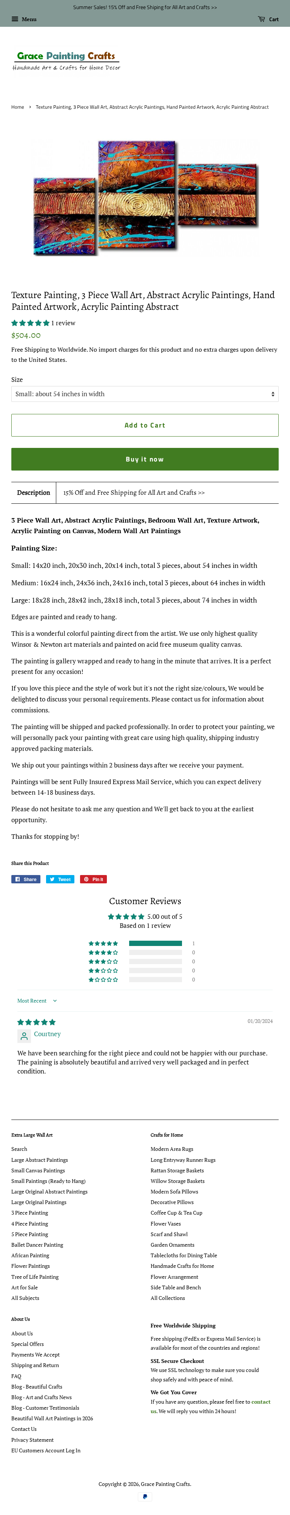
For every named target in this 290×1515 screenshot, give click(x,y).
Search (19, 1148)
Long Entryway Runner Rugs (183, 1159)
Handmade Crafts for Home (182, 1265)
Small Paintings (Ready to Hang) (48, 1180)
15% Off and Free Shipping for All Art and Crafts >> (134, 492)
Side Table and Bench (176, 1287)
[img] (36, 1022)
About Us (22, 1333)
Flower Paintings (30, 1265)
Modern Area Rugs (172, 1148)
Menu (28, 19)
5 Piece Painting (29, 1234)
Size (17, 379)
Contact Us (24, 1428)
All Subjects (25, 1297)
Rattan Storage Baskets (177, 1170)
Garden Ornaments (172, 1244)
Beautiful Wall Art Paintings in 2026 (52, 1418)
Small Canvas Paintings (38, 1170)
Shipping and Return (35, 1365)
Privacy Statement (32, 1439)
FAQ (16, 1376)
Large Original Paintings (38, 1202)
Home (17, 107)
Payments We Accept (35, 1354)
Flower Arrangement (174, 1276)
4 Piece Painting (29, 1223)
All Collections (168, 1297)
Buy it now (145, 459)
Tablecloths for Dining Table (184, 1255)
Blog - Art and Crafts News (41, 1397)
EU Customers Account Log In (45, 1450)
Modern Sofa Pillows (174, 1191)
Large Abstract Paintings (39, 1159)
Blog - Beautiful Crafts (36, 1386)
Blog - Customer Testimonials (45, 1407)
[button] (31, 322)
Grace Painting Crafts (165, 1483)
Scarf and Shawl (169, 1234)
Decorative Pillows (172, 1202)
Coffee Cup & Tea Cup (176, 1212)
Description (33, 492)
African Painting (30, 1255)
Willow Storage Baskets (178, 1180)
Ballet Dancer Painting (37, 1244)
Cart (273, 19)
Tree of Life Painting (35, 1276)
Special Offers (27, 1343)
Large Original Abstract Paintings (49, 1191)
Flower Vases (166, 1223)
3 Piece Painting (29, 1212)
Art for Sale (24, 1287)
